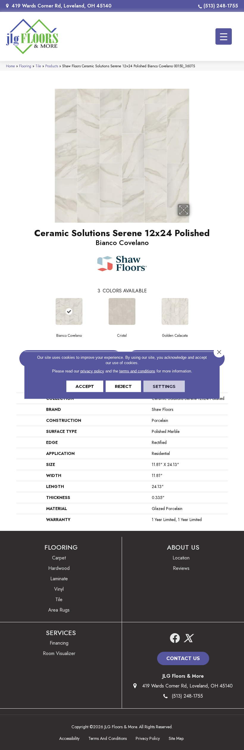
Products (51, 65)
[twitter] (188, 638)
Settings (164, 386)
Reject (123, 386)
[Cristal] (122, 311)
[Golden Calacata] (174, 311)
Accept (85, 386)
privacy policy (92, 371)
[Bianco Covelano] (69, 311)
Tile (38, 65)
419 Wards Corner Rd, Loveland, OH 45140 (62, 5)
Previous (13, 311)
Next (230, 311)
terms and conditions (137, 371)
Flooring (25, 65)
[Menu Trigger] (223, 36)
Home (10, 65)
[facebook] (175, 638)
